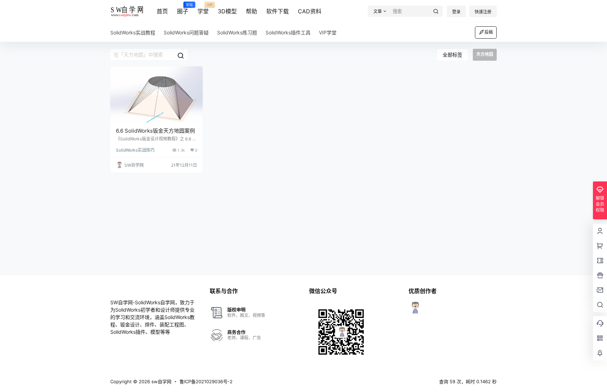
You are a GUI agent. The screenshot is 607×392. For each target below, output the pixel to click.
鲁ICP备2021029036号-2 (206, 381)
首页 (162, 11)
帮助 (251, 11)
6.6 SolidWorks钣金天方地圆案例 (155, 130)
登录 (456, 11)
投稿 (488, 32)
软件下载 (277, 11)
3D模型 (227, 11)
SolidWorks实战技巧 (135, 150)
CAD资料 (309, 11)
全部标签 (452, 55)
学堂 (203, 8)
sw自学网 (160, 381)
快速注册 (483, 11)
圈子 (182, 8)
